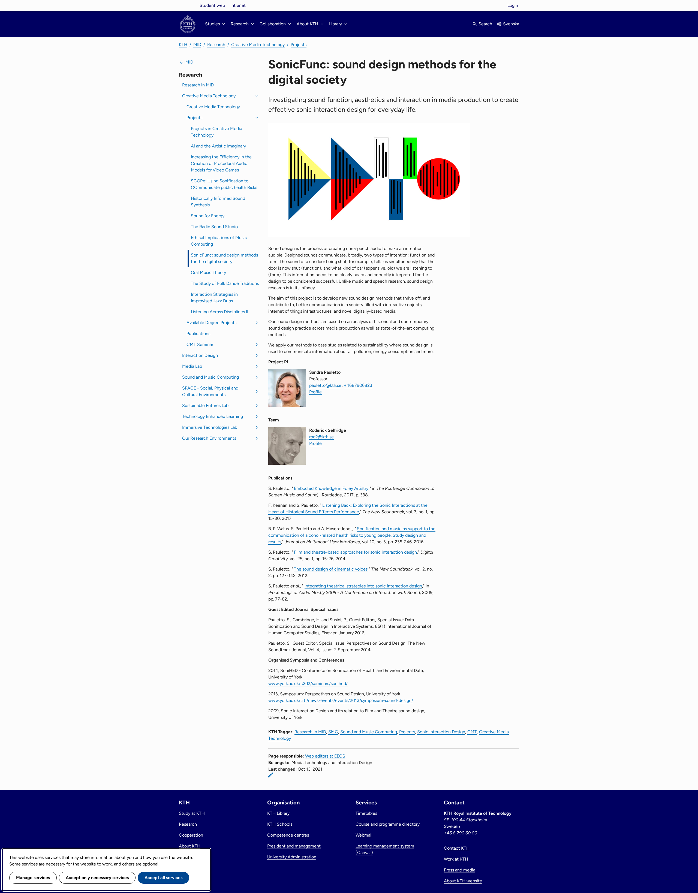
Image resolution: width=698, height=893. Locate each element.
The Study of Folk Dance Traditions (225, 283)
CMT (472, 731)
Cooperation (191, 835)
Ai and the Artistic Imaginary (218, 146)
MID (197, 44)
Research (216, 44)
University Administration (291, 856)
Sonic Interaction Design (441, 731)
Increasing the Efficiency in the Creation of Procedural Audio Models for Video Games (221, 163)
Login (512, 5)
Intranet (238, 5)
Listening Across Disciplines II (219, 311)
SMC (333, 731)
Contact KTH (457, 848)
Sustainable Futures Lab (205, 405)
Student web (212, 5)
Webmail (364, 835)
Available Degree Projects (211, 322)
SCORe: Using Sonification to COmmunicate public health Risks (224, 184)
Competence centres (288, 835)
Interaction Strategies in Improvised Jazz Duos (214, 297)
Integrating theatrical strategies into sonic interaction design (363, 586)
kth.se (187, 5)
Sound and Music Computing (210, 377)
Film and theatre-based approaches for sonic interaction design (355, 552)
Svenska (511, 23)
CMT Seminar (199, 344)
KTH (183, 44)
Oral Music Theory (208, 272)
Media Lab (192, 366)
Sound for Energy (207, 215)
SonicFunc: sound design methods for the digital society (224, 258)
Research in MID (198, 85)
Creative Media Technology (258, 44)
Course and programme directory (388, 824)
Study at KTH (192, 813)
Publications (198, 333)
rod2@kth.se (321, 436)
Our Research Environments (209, 438)
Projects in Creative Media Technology (216, 132)
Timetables (366, 813)
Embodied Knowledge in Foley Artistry (331, 488)
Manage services (33, 877)
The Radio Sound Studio (214, 226)
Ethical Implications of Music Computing (219, 241)
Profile (315, 391)
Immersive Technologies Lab (209, 427)
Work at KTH (456, 859)
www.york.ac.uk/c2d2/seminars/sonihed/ (308, 683)
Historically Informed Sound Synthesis (218, 201)
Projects (298, 44)
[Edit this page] (270, 775)
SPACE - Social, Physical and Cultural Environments (210, 391)
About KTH (189, 846)
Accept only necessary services (97, 877)
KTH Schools (279, 824)
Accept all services (163, 877)
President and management (294, 846)
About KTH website (463, 880)
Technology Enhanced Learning (212, 416)
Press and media (459, 870)
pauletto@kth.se (325, 385)
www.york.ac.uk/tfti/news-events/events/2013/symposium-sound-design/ (340, 700)
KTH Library (278, 813)
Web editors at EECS (325, 756)
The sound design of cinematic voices (331, 569)
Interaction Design (200, 355)
